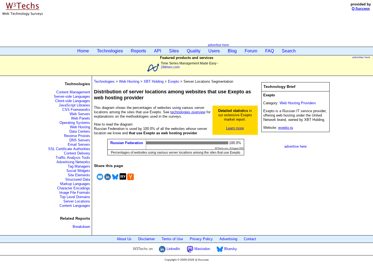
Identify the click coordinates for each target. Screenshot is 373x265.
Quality (193, 51)
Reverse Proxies (77, 136)
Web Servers (80, 114)
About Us (124, 239)
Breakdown (81, 227)
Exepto (173, 81)
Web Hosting (80, 127)
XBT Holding (154, 81)
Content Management (73, 92)
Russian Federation (126, 143)
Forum (251, 51)
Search (289, 51)
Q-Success (361, 9)
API (157, 51)
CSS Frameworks (76, 110)
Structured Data (77, 179)
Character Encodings (73, 188)
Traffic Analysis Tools (73, 158)
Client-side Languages (72, 101)
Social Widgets (78, 171)
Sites (174, 51)
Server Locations (76, 201)
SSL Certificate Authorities (69, 149)
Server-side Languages (72, 96)
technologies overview (187, 112)
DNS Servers (79, 140)
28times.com (170, 67)
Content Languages (75, 206)
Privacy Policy (201, 239)
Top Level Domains (75, 197)
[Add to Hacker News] (130, 181)
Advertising (228, 239)
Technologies (110, 51)
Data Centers (79, 131)
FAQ (269, 51)
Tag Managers (79, 166)
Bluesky (230, 249)
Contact (250, 239)
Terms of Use (172, 239)
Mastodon (201, 249)
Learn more (235, 128)
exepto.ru (285, 128)
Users (214, 51)
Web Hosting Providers (298, 103)
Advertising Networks (73, 162)
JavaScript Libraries (74, 105)
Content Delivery (77, 153)
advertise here (218, 45)
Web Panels (80, 118)
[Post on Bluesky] (115, 181)
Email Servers (79, 144)
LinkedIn (172, 249)
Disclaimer (146, 239)
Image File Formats (74, 192)
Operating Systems (75, 123)
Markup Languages (75, 184)
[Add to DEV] (123, 181)
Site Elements (79, 175)
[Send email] (100, 181)
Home (83, 51)
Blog (232, 51)
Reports (138, 51)
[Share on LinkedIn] (107, 181)
